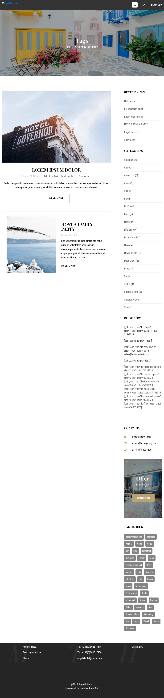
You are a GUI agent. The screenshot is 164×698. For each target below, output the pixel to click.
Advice (57, 176)
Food (63, 176)
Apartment (129, 139)
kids (139, 572)
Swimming (148, 614)
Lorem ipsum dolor (56, 170)
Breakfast (146, 551)
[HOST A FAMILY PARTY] (31, 245)
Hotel (149, 565)
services (140, 607)
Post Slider (129, 260)
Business (130, 558)
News (127, 245)
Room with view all (133, 116)
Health (70, 176)
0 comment (84, 176)
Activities (48, 176)
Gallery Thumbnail (134, 565)
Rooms (153, 600)
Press (127, 268)
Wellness (130, 628)
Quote (127, 276)
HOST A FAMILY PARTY (77, 227)
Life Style (129, 229)
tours (136, 621)
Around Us (129, 175)
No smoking (141, 586)
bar (127, 551)
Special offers (132, 614)
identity (129, 572)
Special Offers (131, 291)
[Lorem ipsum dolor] (56, 127)
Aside (127, 183)
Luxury (150, 579)
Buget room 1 (131, 132)
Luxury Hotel (130, 237)
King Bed (149, 572)
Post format (131, 593)
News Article (130, 253)
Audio (127, 190)
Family (142, 558)
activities (151, 537)
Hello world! (130, 101)
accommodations (134, 537)
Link (140, 579)
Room (142, 600)
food (151, 558)
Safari (128, 607)
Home (69, 46)
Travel (146, 621)
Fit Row (128, 206)
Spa (150, 607)
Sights (127, 284)
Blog (126, 198)
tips (127, 621)
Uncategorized (131, 299)
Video (127, 307)
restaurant (130, 600)
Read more (56, 198)
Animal (129, 544)
